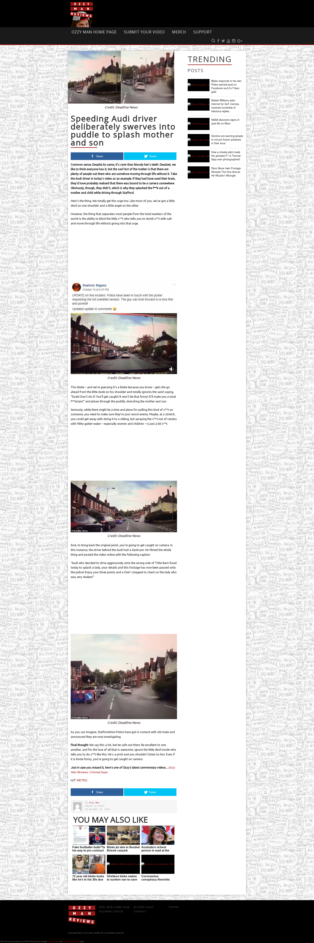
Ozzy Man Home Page (94, 32)
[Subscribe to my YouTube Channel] (228, 41)
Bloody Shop (144, 906)
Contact (140, 911)
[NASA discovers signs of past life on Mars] (199, 124)
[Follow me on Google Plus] (239, 41)
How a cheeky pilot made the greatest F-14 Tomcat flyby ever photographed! (226, 155)
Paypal (174, 906)
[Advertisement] (124, 255)
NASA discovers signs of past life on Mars (225, 121)
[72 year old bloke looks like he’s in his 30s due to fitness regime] (89, 864)
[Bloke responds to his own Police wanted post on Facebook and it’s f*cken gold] (199, 85)
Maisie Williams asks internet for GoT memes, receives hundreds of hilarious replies (225, 105)
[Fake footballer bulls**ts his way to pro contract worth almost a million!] (89, 835)
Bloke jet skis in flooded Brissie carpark (123, 849)
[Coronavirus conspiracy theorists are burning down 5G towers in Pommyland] (158, 864)
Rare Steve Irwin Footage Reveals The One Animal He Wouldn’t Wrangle (226, 171)
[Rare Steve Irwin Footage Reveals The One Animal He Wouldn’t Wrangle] (199, 172)
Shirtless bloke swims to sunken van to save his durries (122, 879)
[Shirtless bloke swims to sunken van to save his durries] (123, 864)
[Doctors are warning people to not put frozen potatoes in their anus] (199, 140)
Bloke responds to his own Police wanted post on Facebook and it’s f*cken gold (226, 86)
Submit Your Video (144, 32)
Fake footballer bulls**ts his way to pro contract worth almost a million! (88, 850)
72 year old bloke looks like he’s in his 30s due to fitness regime (88, 879)
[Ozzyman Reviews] (81, 923)
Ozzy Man (94, 803)
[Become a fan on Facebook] (218, 41)
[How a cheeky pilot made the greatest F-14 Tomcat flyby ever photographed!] (199, 156)
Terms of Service (71, 941)
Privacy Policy (53, 941)
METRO (82, 780)
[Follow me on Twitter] (223, 41)
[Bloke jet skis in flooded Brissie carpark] (123, 835)
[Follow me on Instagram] (233, 41)
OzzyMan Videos (111, 911)
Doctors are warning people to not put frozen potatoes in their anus (227, 139)
